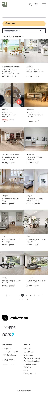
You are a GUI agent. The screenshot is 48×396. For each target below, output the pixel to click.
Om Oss (27, 349)
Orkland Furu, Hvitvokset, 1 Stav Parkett (9, 114)
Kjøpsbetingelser (30, 364)
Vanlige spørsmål (30, 373)
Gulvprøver (28, 367)
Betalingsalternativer (32, 361)
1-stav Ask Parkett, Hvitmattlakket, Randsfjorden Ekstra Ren (11, 71)
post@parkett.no (8, 360)
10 (19, 299)
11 (23, 299)
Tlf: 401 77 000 (8, 365)
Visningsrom (28, 355)
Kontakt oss (28, 352)
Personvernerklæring (32, 358)
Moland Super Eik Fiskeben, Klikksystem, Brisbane (35, 114)
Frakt (26, 370)
